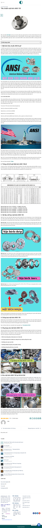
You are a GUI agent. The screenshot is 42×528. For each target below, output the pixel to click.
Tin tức (2, 486)
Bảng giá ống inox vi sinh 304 (33, 428)
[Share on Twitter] (34, 418)
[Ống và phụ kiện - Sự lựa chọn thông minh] (21, 2)
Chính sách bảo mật (26, 505)
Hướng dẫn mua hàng (26, 496)
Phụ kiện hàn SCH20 (27, 325)
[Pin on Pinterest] (38, 418)
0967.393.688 (4, 516)
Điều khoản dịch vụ (26, 507)
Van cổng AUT (6, 445)
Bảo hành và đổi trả (26, 500)
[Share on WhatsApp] (30, 418)
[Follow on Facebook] (34, 513)
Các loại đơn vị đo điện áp (9, 456)
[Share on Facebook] (32, 418)
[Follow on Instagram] (35, 513)
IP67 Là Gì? (6, 459)
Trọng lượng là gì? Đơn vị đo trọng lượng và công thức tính (15, 452)
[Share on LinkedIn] (40, 418)
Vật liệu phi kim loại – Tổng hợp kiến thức (12, 449)
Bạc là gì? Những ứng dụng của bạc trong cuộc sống (14, 474)
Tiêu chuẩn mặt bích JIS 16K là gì (9, 428)
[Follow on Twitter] (37, 513)
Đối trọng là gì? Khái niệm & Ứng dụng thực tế (12, 467)
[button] (38, 524)
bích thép (8, 34)
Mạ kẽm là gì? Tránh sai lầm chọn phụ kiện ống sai (13, 442)
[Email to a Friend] (36, 418)
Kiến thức (2, 484)
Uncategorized (3, 488)
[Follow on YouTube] (39, 513)
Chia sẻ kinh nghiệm (4, 481)
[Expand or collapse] (40, 42)
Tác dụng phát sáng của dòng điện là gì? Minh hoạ (13, 470)
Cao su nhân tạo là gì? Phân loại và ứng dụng (12, 463)
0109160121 (8, 513)
